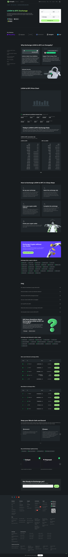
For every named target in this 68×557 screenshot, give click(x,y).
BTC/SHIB (49, 397)
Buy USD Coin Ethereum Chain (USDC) (45, 519)
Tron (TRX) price (45, 548)
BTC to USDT (23, 533)
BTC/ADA (49, 393)
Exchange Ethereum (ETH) (15, 537)
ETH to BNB (31, 536)
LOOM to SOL (55, 343)
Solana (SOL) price (38, 548)
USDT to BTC (40, 533)
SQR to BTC (37, 268)
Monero (29, 408)
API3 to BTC (52, 266)
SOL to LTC (49, 538)
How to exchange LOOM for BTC (10, 57)
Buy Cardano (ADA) (44, 523)
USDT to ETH (40, 538)
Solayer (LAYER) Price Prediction (26, 469)
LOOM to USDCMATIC (42, 341)
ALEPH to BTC (24, 264)
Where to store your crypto (11, 64)
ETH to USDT (32, 535)
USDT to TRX (40, 536)
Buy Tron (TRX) (29, 518)
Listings (36, 505)
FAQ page (25, 331)
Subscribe (56, 486)
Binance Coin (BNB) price (37, 547)
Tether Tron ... (30, 375)
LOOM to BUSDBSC (25, 341)
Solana (29, 401)
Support (53, 1)
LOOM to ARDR (57, 341)
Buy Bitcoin (24, 451)
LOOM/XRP (49, 379)
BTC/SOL (49, 401)
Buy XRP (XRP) (21, 518)
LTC (42, 367)
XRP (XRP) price (23, 548)
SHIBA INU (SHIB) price (53, 549)
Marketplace (14, 509)
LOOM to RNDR (32, 343)
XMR (42, 408)
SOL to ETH (49, 536)
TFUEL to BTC (44, 268)
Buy (12, 504)
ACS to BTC (37, 264)
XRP (42, 379)
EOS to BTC (51, 268)
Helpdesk (28, 504)
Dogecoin (30, 371)
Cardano (29, 393)
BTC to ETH (22, 535)
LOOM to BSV (24, 339)
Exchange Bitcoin (40, 451)
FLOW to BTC (50, 264)
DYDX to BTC (24, 268)
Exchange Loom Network (49, 451)
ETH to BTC (31, 533)
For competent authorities (45, 507)
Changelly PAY (37, 507)
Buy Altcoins (52, 524)
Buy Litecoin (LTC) (14, 523)
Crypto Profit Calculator (14, 514)
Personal (16, 1)
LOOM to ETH (31, 339)
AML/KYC (44, 510)
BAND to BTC (57, 264)
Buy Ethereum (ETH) (14, 521)
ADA (42, 393)
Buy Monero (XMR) (22, 520)
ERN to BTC (43, 264)
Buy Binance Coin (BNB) (30, 523)
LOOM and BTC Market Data (12, 54)
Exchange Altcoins (15, 541)
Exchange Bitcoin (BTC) (14, 534)
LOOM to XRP (24, 343)
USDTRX (41, 375)
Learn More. (35, 555)
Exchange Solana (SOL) (14, 539)
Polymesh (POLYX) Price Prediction (46, 469)
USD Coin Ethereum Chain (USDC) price (30, 547)
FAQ (50, 1)
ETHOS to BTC (38, 266)
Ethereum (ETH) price (15, 546)
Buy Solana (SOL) (22, 522)
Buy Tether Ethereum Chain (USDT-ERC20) (37, 519)
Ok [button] (40, 555)
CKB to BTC (24, 262)
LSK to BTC (52, 262)
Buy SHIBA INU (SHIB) (52, 519)
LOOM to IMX (33, 341)
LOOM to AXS (50, 341)
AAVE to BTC (45, 266)
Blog (47, 1)
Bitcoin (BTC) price (23, 547)
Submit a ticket (32, 331)
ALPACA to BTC (45, 262)
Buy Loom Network (31, 451)
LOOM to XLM (54, 339)
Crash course (29, 508)
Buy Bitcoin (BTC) (14, 518)
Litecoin (29, 367)
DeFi (12, 508)
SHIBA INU (30, 397)
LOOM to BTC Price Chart (11, 51)
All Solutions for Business (37, 503)
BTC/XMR (49, 408)
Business (21, 1)
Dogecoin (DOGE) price (31, 550)
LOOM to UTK (48, 343)
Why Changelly (10, 59)
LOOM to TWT (24, 345)
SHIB (42, 397)
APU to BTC (31, 264)
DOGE (42, 371)
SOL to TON (49, 533)
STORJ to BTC (37, 262)
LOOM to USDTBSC (40, 343)
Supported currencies (21, 505)
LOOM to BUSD (46, 339)
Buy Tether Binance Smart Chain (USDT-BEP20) (37, 527)
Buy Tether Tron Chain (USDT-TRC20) (37, 523)
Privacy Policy (45, 504)
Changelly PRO (21, 510)
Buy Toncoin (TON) (30, 520)
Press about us (21, 507)
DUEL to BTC (30, 262)
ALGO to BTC (31, 268)
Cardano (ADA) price (45, 547)
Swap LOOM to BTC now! (28, 252)
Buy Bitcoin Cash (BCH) (45, 525)
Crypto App (13, 511)
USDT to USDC (40, 535)
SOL (42, 401)
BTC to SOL (22, 538)
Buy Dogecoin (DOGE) (52, 522)
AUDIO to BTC (31, 266)
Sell (12, 506)
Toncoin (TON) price (52, 547)
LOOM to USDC (39, 339)
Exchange (57, 367)
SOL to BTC (49, 535)
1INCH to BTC (24, 266)
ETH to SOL (31, 538)
